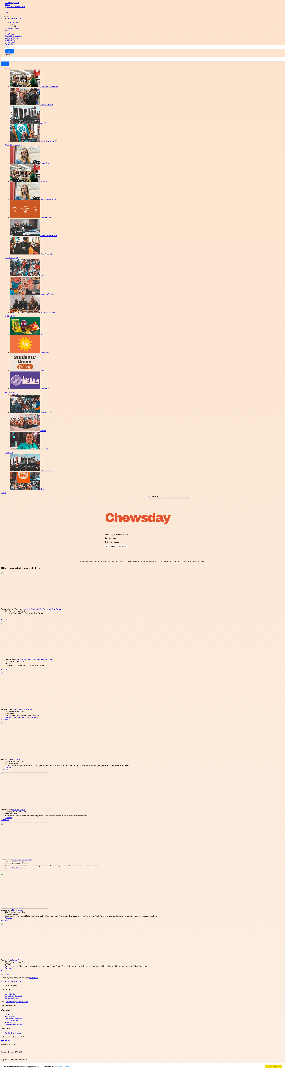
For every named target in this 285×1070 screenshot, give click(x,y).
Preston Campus (32, 717)
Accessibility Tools (12, 3)
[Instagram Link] (3, 1041)
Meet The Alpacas (18, 810)
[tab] (142, 990)
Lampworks (21, 717)
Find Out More (64, 1066)
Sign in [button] (7, 30)
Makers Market (17, 910)
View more (5, 974)
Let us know (33, 978)
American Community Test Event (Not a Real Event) (42, 609)
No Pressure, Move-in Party (22, 860)
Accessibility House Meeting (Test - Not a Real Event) (37, 659)
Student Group (10, 717)
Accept (273, 1066)
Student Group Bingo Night (22, 709)
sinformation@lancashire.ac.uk (17, 1002)
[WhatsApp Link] (7, 1041)
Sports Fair (16, 759)
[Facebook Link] (1, 1041)
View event (5, 619)
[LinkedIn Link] (9, 1041)
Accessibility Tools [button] (12, 28)
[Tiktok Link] (5, 1041)
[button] (14, 22)
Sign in (7, 5)
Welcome (8, 767)
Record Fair (16, 960)
